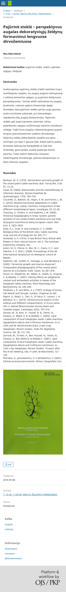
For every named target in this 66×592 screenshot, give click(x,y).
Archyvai (18, 10)
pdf (9, 464)
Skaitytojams (11, 548)
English (9, 524)
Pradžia (6, 10)
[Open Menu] (3, 3)
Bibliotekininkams (13, 558)
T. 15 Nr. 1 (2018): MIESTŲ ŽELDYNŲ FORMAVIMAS (27, 13)
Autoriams (10, 553)
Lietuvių (9, 529)
